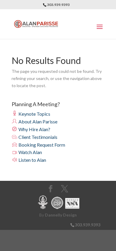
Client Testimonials (37, 137)
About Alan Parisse (37, 121)
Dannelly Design (61, 214)
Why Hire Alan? (34, 129)
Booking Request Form (41, 145)
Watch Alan (30, 152)
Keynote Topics (34, 114)
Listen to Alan (32, 160)
